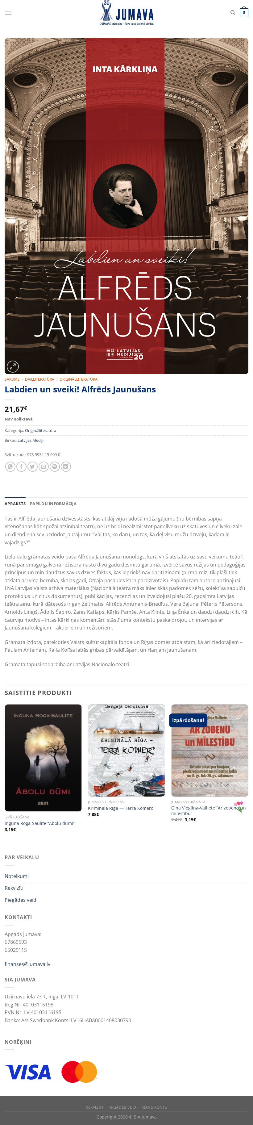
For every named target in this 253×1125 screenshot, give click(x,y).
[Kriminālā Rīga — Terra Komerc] (126, 750)
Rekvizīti (14, 888)
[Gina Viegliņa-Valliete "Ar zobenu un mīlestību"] (209, 750)
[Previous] (5, 773)
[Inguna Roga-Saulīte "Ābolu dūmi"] (43, 758)
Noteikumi (17, 876)
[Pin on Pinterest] (55, 467)
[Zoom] (13, 367)
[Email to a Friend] (44, 467)
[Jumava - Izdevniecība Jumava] (126, 12)
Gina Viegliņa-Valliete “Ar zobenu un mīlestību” (208, 811)
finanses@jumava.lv (27, 964)
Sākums (12, 379)
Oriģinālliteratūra (78, 379)
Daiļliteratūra (39, 379)
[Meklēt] (232, 13)
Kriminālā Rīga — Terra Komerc (120, 808)
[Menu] (8, 12)
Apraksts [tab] (15, 503)
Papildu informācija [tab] (53, 503)
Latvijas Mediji (31, 440)
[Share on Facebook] (21, 467)
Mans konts (154, 1107)
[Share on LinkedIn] (66, 467)
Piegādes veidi (21, 900)
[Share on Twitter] (32, 467)
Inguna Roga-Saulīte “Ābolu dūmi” (40, 823)
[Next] (248, 773)
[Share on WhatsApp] (10, 467)
